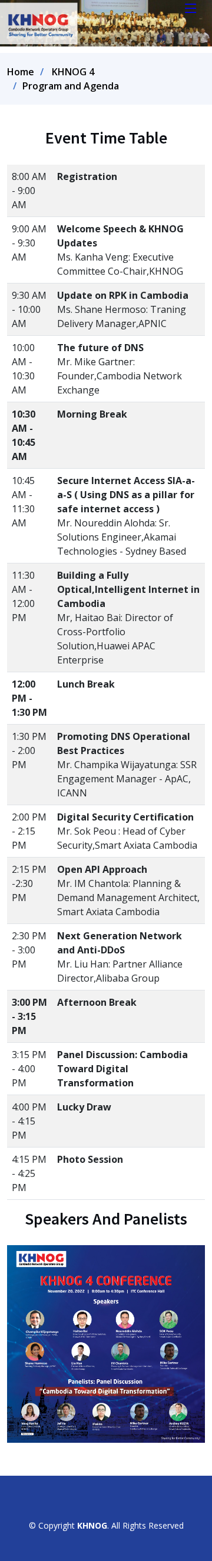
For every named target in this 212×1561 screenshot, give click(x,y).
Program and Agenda (70, 85)
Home (20, 71)
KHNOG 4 (73, 71)
